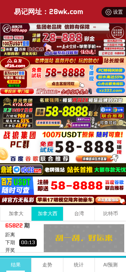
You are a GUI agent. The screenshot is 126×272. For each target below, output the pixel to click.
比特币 (110, 213)
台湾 (79, 213)
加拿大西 (47, 213)
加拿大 (16, 213)
